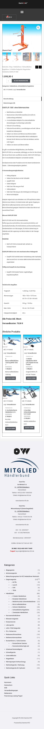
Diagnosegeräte (11, 579)
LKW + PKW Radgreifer (13, 628)
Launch (14, 585)
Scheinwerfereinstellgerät (14, 649)
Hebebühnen (17, 67)
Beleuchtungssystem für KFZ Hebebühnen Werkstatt (22, 576)
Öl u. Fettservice (11, 631)
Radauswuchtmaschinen (13, 634)
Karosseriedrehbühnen (13, 615)
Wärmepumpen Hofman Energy (16, 662)
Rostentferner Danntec (19, 643)
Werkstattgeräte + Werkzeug (15, 665)
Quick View (10, 378)
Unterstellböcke (11, 655)
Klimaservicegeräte (12, 619)
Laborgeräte (10, 625)
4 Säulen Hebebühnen (19, 596)
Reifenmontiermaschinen (14, 637)
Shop (10, 67)
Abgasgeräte (10, 570)
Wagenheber (10, 658)
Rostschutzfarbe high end (20, 646)
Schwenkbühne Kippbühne (26, 86)
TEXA (14, 590)
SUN (13, 587)
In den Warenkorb (21, 81)
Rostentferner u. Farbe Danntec (16, 641)
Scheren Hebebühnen (19, 607)
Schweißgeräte (10, 652)
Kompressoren (10, 622)
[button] (22, 12)
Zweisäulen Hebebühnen (20, 612)
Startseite (5, 67)
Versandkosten (21, 89)
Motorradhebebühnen (19, 604)
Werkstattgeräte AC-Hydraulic (15, 668)
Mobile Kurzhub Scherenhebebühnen (23, 601)
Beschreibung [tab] (8, 99)
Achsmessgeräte (11, 573)
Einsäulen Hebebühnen (19, 599)
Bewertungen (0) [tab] (9, 103)
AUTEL (14, 582)
